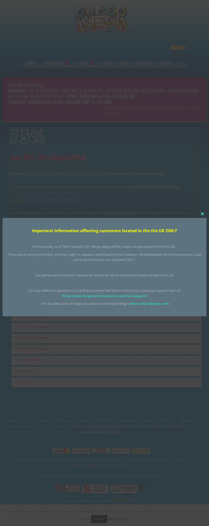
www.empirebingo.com (148, 303)
